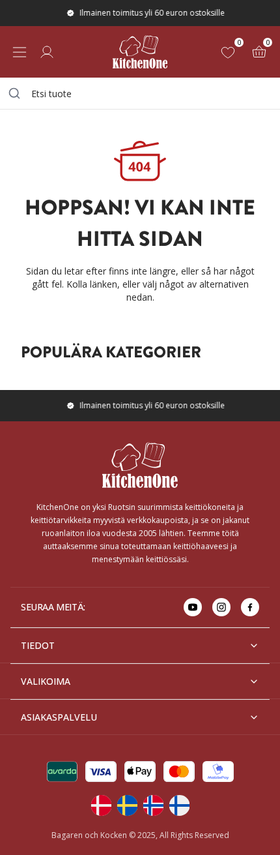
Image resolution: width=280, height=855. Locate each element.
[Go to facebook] (250, 607)
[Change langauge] (101, 805)
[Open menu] (19, 52)
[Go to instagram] (221, 607)
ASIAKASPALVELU (59, 717)
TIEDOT (38, 645)
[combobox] (140, 93)
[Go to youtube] (193, 607)
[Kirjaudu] (47, 52)
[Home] (140, 51)
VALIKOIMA (45, 681)
